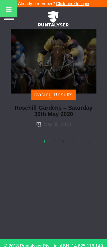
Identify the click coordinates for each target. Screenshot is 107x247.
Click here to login (72, 3)
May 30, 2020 (57, 124)
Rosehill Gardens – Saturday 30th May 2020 (53, 111)
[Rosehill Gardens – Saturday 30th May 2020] (53, 60)
